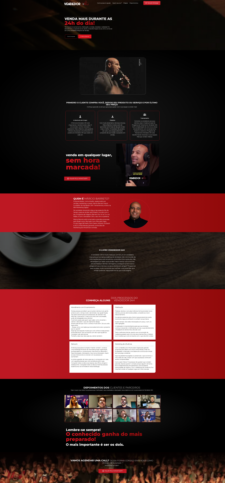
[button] (112, 75)
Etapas (125, 3)
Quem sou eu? (117, 3)
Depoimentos (134, 3)
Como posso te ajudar (104, 3)
